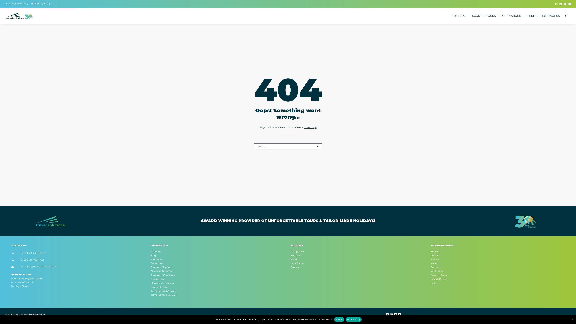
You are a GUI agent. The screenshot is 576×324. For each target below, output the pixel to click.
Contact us (551, 16)
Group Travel (158, 279)
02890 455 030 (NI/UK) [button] (33, 253)
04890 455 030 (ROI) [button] (32, 260)
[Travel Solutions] (19, 16)
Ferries (531, 16)
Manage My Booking (18, 4)
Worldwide (437, 271)
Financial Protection (162, 271)
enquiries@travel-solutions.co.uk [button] (39, 267)
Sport (434, 283)
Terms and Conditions (163, 275)
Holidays (458, 16)
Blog (153, 256)
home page (310, 127)
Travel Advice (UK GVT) (163, 291)
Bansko (295, 259)
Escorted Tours (483, 16)
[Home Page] (50, 221)
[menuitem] (17, 3)
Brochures (156, 259)
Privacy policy (353, 319)
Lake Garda (297, 263)
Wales (434, 263)
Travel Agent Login (43, 4)
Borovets (295, 256)
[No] (572, 319)
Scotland (435, 259)
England (435, 251)
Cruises (295, 267)
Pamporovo (297, 251)
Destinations (511, 16)
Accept (339, 319)
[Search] (288, 146)
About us (156, 251)
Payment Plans (159, 287)
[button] (556, 4)
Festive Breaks (439, 279)
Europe (435, 267)
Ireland (435, 256)
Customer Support (161, 267)
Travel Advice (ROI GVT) (164, 295)
